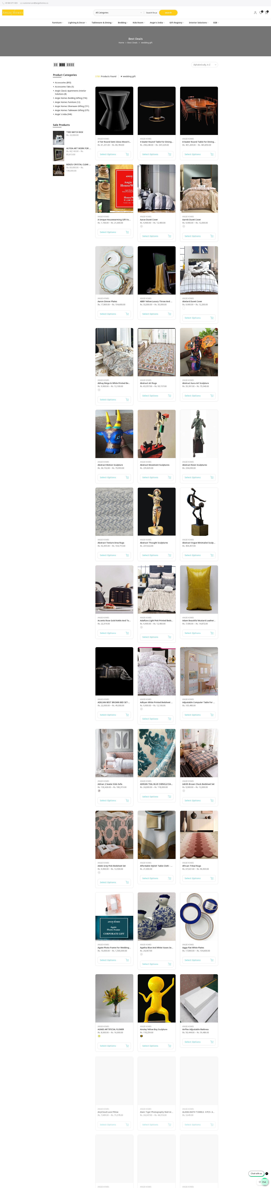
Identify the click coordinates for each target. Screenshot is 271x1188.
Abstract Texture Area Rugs (111, 542)
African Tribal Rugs (191, 865)
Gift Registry (176, 22)
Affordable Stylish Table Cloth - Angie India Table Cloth (167, 865)
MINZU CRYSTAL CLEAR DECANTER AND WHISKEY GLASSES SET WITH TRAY (78, 164)
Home (121, 42)
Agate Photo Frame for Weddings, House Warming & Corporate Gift (130, 947)
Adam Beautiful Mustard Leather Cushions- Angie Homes (209, 620)
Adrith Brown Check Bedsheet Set (198, 784)
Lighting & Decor (76, 22)
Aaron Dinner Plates (107, 301)
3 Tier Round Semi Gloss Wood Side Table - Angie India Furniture (129, 141)
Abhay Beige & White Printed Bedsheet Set (118, 383)
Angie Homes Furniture (67, 102)
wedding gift (129, 76)
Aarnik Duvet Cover (191, 219)
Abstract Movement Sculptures (154, 465)
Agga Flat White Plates (193, 947)
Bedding (122, 22)
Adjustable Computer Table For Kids (199, 702)
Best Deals (132, 42)
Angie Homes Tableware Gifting (72, 110)
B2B (215, 22)
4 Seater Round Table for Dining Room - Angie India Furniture (170, 141)
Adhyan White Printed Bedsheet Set (157, 702)
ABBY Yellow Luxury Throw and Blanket (159, 301)
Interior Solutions (198, 22)
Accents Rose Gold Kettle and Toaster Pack (118, 620)
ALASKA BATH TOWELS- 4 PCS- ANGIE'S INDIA (204, 1111)
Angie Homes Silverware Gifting (72, 106)
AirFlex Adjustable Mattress (195, 1029)
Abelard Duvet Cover (192, 301)
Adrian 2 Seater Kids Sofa (110, 784)
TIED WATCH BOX (74, 132)
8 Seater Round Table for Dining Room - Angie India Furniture (212, 141)
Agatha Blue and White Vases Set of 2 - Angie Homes (165, 947)
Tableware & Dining (101, 22)
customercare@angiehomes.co (35, 3)
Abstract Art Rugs (148, 383)
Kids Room (138, 22)
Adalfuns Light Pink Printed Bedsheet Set (159, 620)
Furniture (57, 22)
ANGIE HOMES (103, 139)
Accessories (63, 82)
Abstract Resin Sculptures (194, 465)
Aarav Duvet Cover (149, 219)
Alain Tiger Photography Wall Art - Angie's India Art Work (168, 1111)
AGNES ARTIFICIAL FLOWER (111, 1029)
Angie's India (156, 22)
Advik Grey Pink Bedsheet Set (112, 865)
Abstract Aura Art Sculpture (195, 383)
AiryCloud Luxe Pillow (108, 1111)
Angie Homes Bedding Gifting (71, 98)
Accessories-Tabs (64, 86)
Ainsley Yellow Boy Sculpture (153, 1029)
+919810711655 (11, 3)
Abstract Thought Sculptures (154, 542)
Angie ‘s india (63, 114)
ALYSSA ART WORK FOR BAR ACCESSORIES (78, 148)
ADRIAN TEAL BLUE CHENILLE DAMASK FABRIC (162, 784)
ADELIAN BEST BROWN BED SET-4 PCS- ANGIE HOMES (123, 702)
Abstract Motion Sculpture (110, 465)
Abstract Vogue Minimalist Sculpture (200, 542)
